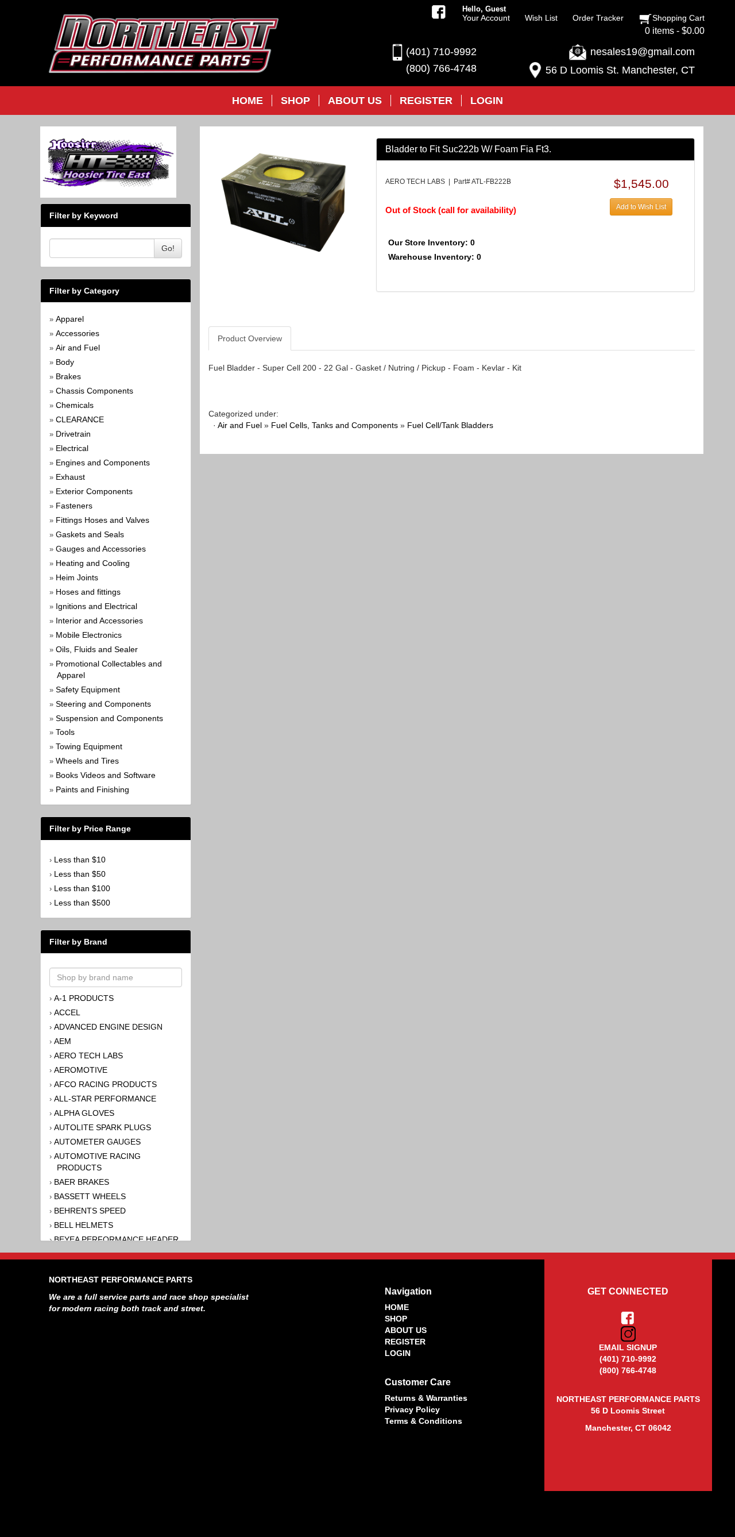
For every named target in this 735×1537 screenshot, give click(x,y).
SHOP (396, 1318)
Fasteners (74, 505)
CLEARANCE (80, 419)
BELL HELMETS (83, 1225)
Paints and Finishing (92, 789)
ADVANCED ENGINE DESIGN (108, 1026)
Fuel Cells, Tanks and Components (334, 425)
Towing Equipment (89, 746)
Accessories (77, 333)
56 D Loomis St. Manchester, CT (620, 70)
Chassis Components (94, 390)
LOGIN (398, 1353)
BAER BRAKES (81, 1182)
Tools (65, 732)
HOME (397, 1307)
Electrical (72, 448)
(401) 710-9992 (441, 51)
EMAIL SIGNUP (628, 1347)
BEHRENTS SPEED (90, 1210)
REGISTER (405, 1341)
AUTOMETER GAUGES (97, 1141)
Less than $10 (80, 859)
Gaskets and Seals (90, 534)
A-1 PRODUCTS (84, 998)
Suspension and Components (109, 718)
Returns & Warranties (426, 1398)
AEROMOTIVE (80, 1069)
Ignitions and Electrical (96, 606)
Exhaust (70, 476)
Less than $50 (80, 874)
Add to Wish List (641, 207)
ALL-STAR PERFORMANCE (105, 1098)
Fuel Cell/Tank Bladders (450, 425)
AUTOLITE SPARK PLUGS (102, 1127)
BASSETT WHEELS (90, 1196)
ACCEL (67, 1012)
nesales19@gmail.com (642, 51)
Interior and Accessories (99, 620)
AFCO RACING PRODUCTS (105, 1084)
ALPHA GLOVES (84, 1113)
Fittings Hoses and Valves (102, 520)
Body (65, 362)
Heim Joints (77, 577)
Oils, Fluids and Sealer (97, 649)
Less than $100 (82, 888)
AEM (62, 1041)
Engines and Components (103, 462)
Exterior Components (94, 491)
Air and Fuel (78, 347)
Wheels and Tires (87, 760)
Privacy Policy (412, 1409)
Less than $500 (82, 902)
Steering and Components (103, 703)
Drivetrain (73, 433)
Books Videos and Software (106, 775)
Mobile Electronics (89, 635)
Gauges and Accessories (101, 548)
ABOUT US (406, 1330)
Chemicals (75, 405)
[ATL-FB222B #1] (283, 201)
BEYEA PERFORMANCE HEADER (116, 1239)
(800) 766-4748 (441, 68)
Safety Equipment (88, 689)
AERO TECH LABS (88, 1055)
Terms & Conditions (423, 1421)
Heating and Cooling (93, 563)
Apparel (70, 318)
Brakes (68, 376)
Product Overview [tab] (250, 338)
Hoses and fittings (88, 591)
